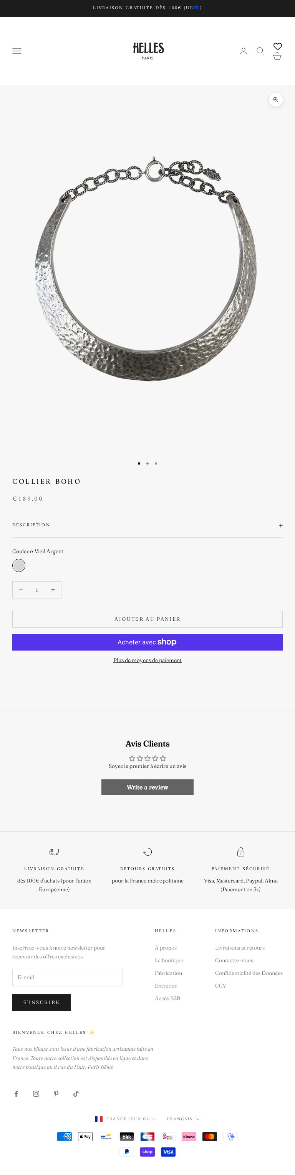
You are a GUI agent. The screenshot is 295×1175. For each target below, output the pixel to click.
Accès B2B (167, 998)
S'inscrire (41, 1002)
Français (179, 1119)
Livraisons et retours (240, 947)
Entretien (166, 985)
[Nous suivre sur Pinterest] (56, 1094)
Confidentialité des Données (249, 973)
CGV (221, 985)
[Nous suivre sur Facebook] (16, 1094)
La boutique (169, 960)
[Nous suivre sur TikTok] (76, 1094)
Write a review (147, 787)
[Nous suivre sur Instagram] (36, 1094)
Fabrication (168, 973)
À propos (166, 947)
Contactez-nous (234, 960)
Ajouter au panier (147, 619)
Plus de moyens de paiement (147, 660)
